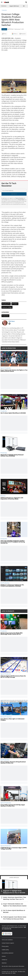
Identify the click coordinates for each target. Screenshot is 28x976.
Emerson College (7, 307)
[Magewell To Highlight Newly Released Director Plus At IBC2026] (14, 887)
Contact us (4, 959)
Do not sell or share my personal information (13, 966)
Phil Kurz (11, 29)
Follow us (16, 33)
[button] (2, 2)
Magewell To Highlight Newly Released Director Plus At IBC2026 (14, 891)
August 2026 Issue (14, 6)
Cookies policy (5, 949)
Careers (4, 956)
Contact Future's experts (8, 943)
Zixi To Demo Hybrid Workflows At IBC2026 (14, 911)
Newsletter (23, 33)
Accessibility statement (7, 953)
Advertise (4, 963)
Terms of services (19, 198)
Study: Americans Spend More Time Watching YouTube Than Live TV (14, 898)
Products (4, 29)
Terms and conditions (7, 939)
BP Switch (15, 304)
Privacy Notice (21, 199)
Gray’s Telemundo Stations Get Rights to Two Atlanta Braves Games (15, 905)
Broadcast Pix (6, 304)
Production (4, 10)
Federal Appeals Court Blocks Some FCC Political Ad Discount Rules (14, 918)
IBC (24, 6)
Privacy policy (5, 946)
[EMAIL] (10, 324)
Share (5, 33)
